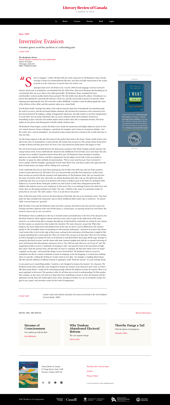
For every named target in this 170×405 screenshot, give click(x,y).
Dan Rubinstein (30, 336)
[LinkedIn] (61, 382)
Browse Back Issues (143, 313)
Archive (90, 371)
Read (101, 21)
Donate (90, 21)
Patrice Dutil (74, 339)
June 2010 (24, 34)
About (64, 21)
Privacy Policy (92, 376)
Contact (77, 21)
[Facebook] (55, 382)
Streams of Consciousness (34, 327)
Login (111, 21)
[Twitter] (43, 382)
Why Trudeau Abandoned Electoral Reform (84, 329)
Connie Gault (24, 52)
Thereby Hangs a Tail (129, 325)
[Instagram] (49, 382)
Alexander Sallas (121, 333)
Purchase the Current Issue (98, 367)
